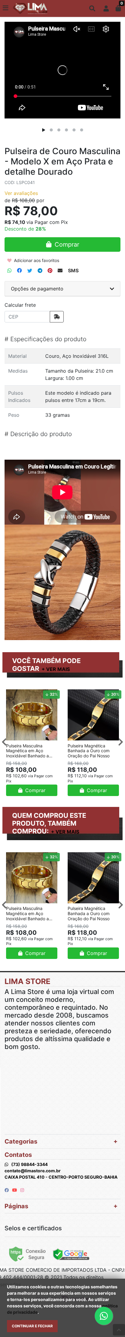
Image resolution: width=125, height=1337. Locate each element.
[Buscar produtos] (92, 8)
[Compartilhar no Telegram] (40, 270)
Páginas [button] (16, 1206)
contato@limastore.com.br (33, 1170)
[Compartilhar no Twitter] (30, 270)
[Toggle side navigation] (6, 8)
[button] (106, 8)
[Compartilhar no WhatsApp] (9, 270)
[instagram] (22, 1190)
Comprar (35, 790)
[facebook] (7, 1190)
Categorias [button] (21, 1141)
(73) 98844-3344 (29, 1164)
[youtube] (15, 1190)
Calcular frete (20, 305)
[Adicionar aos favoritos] (13, 693)
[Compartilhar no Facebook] (19, 270)
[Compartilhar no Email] (60, 270)
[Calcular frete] (57, 316)
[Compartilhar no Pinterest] (50, 270)
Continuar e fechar (32, 1326)
